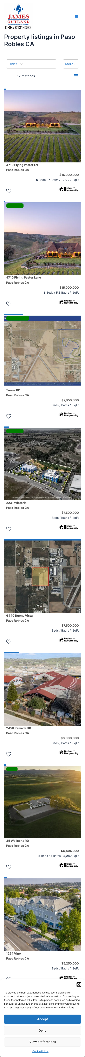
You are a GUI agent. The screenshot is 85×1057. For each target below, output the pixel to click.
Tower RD (17, 392)
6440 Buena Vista (19, 618)
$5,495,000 (70, 851)
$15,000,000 (69, 175)
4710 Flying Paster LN (22, 167)
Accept (42, 1019)
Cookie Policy (40, 1051)
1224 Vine (17, 956)
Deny (42, 1030)
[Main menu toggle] (76, 16)
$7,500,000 (70, 513)
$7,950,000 (70, 400)
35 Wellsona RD (17, 843)
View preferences (42, 1042)
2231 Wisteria (17, 505)
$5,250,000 (70, 963)
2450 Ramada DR (18, 730)
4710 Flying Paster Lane (23, 280)
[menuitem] (31, 63)
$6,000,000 (70, 738)
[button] (79, 985)
